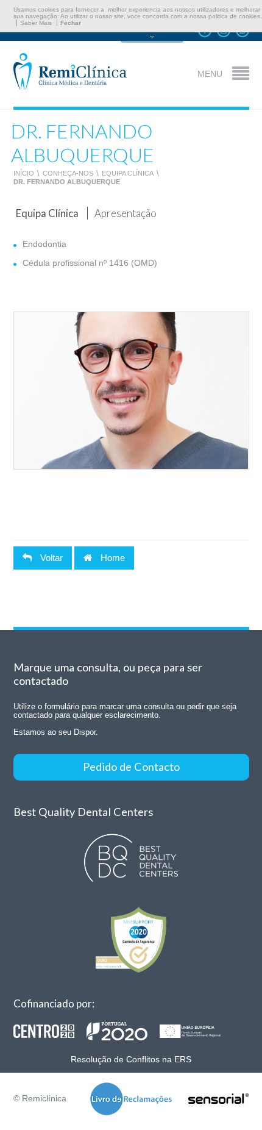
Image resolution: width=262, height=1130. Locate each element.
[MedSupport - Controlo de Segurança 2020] (131, 939)
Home (111, 557)
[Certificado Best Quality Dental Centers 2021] (131, 858)
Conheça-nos (68, 173)
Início (23, 173)
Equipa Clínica (128, 173)
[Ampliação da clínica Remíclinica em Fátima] (123, 1031)
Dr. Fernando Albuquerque (66, 181)
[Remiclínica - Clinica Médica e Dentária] (70, 72)
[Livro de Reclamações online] (131, 1099)
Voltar (50, 557)
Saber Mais (36, 23)
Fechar (70, 23)
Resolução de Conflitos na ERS (131, 1059)
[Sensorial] (218, 1099)
